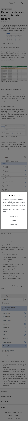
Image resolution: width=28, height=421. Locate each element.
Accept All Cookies (14, 216)
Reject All (14, 220)
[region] (14, 210)
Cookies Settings (14, 224)
